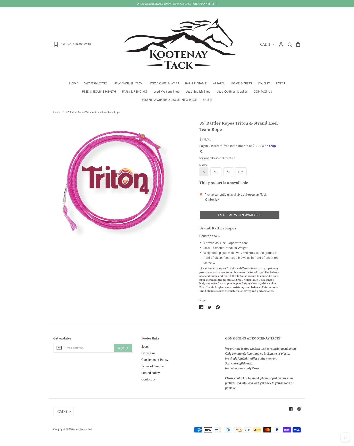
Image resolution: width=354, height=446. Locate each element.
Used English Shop (198, 91)
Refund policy (150, 373)
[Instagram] (299, 409)
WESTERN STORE (95, 83)
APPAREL (219, 83)
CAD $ (265, 44)
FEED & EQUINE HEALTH (99, 91)
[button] (239, 215)
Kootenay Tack (84, 429)
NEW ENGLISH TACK (127, 83)
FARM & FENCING (134, 91)
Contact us (148, 379)
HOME (73, 83)
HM (240, 172)
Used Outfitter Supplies (232, 91)
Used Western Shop (166, 91)
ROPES (280, 83)
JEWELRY (264, 83)
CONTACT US (263, 91)
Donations (148, 353)
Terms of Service (152, 366)
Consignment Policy (154, 359)
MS (216, 172)
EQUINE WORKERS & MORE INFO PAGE (169, 100)
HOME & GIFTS (241, 83)
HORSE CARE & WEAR (164, 83)
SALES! (207, 100)
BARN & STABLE (196, 83)
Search (145, 346)
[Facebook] (291, 409)
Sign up (123, 348)
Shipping (204, 158)
